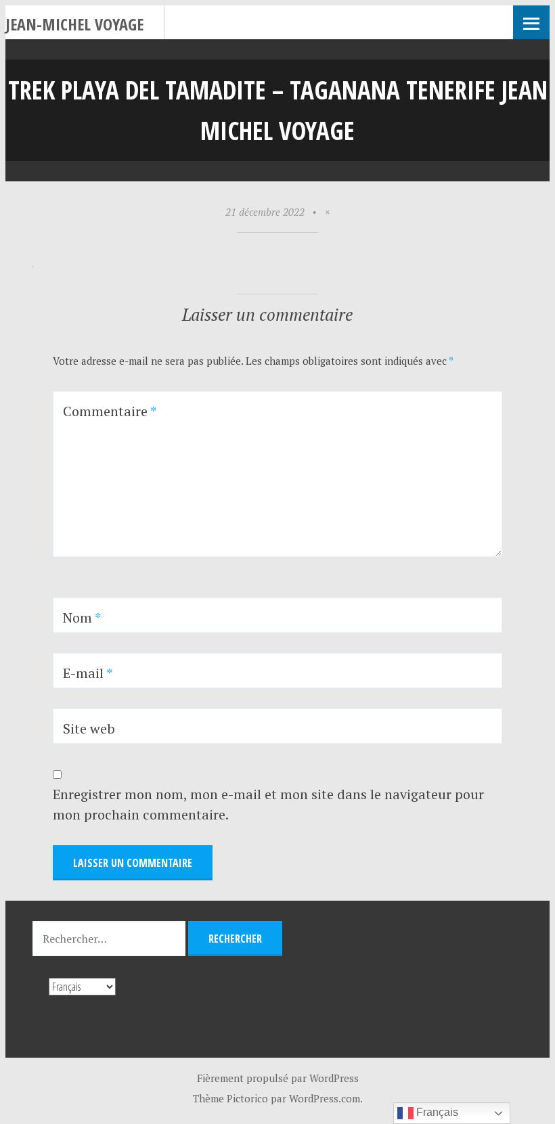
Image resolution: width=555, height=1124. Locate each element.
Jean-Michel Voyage (74, 24)
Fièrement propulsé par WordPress (278, 1078)
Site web (89, 728)
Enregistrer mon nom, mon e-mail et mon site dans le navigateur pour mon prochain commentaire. (268, 804)
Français (436, 1112)
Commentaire (109, 411)
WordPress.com (324, 1098)
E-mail (87, 673)
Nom (82, 617)
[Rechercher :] (110, 938)
